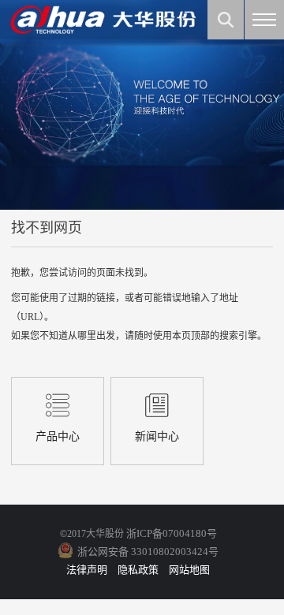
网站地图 (189, 570)
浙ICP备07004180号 (171, 533)
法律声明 (86, 570)
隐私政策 (138, 570)
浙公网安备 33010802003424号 (148, 551)
